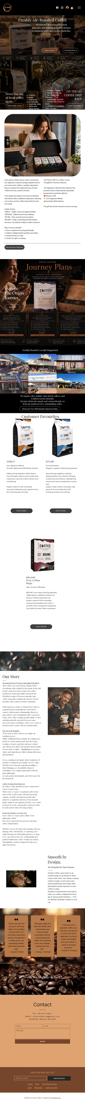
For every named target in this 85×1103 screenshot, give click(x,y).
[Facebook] (57, 7)
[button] (72, 7)
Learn (29, 1088)
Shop (37, 1084)
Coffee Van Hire (51, 1088)
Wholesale (38, 1088)
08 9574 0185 (44, 1014)
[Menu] (79, 7)
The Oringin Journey (49, 1084)
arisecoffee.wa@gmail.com (46, 1016)
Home (30, 1084)
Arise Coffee (37, 1098)
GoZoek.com (56, 1098)
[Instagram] (62, 7)
